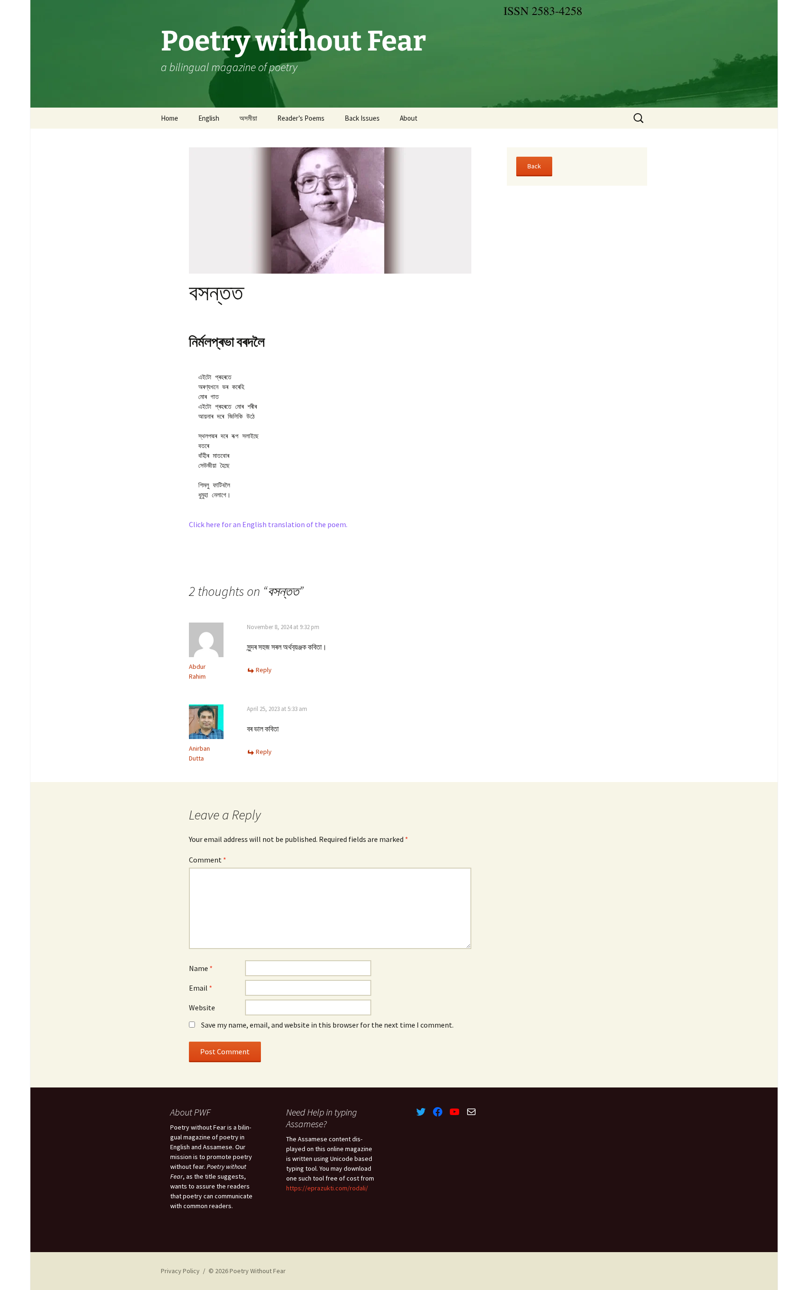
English (208, 118)
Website (202, 1007)
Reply (264, 670)
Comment (207, 859)
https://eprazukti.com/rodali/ (327, 1188)
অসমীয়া (248, 118)
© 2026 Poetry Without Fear (247, 1271)
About (409, 118)
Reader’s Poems (301, 118)
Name (201, 968)
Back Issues (362, 118)
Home (169, 118)
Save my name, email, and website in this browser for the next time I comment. (327, 1024)
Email (200, 988)
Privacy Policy (180, 1271)
